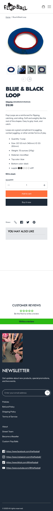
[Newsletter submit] (47, 392)
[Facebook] (22, 222)
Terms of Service (9, 416)
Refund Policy (8, 407)
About (5, 426)
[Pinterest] (34, 222)
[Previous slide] (23, 79)
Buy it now (26, 202)
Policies (5, 402)
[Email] (15, 222)
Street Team (7, 431)
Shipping (9, 102)
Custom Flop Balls (10, 441)
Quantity (9, 180)
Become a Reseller (10, 436)
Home (8, 17)
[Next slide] (29, 79)
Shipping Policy (9, 411)
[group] (11, 69)
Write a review (26, 321)
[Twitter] (28, 222)
